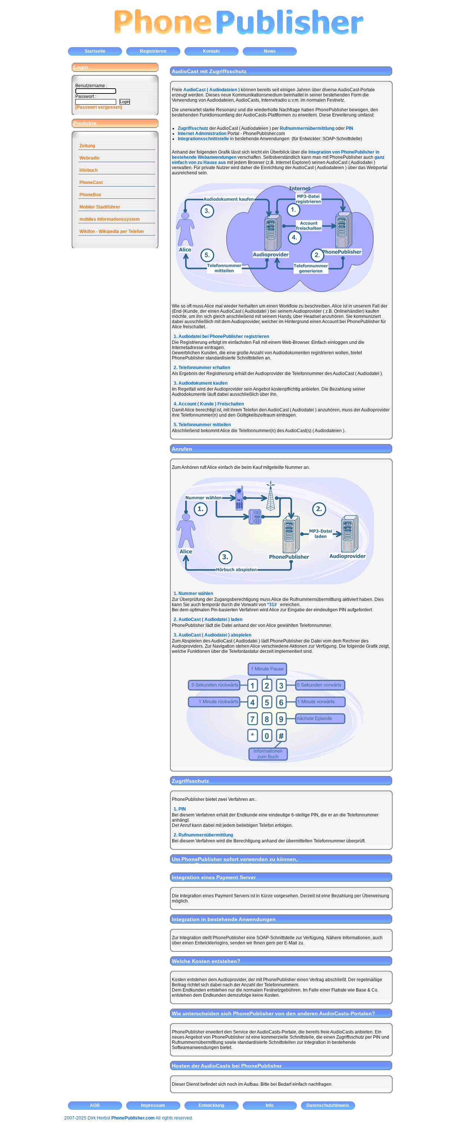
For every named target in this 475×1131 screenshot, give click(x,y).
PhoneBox (90, 194)
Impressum (153, 1105)
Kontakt (211, 51)
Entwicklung (211, 1105)
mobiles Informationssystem (109, 219)
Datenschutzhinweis (328, 1105)
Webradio (89, 158)
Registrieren (153, 51)
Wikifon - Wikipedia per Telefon (111, 231)
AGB (95, 1105)
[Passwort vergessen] (98, 107)
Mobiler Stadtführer (99, 207)
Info (269, 1105)
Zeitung (87, 145)
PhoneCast (91, 182)
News (270, 51)
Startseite (95, 51)
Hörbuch (88, 170)
